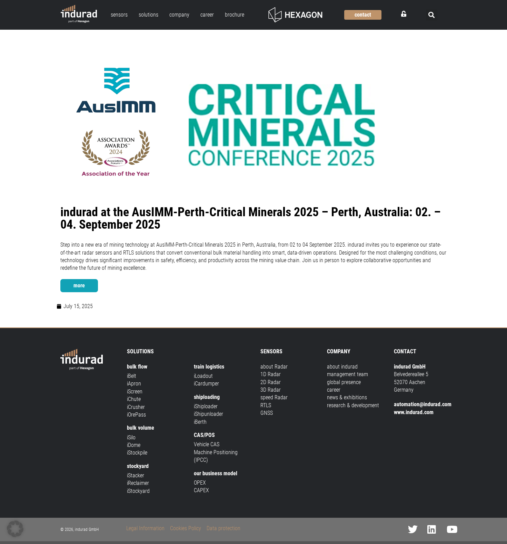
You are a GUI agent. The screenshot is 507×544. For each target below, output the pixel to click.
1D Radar (270, 374)
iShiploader (206, 406)
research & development (353, 405)
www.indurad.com (414, 412)
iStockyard (138, 491)
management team (347, 374)
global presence (344, 382)
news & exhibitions (347, 397)
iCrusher (136, 407)
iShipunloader (208, 414)
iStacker (135, 475)
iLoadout (203, 376)
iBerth (200, 422)
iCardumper (206, 383)
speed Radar (274, 397)
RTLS (265, 405)
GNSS (266, 413)
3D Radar (270, 389)
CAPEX (201, 490)
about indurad (342, 366)
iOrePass (136, 414)
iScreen (134, 391)
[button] (431, 15)
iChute (134, 399)
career (333, 389)
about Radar (274, 366)
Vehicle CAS (206, 444)
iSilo (131, 437)
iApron (134, 383)
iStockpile (137, 452)
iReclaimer (138, 483)
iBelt (131, 376)
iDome (133, 445)
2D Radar (270, 382)
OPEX (200, 482)
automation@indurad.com (422, 404)
